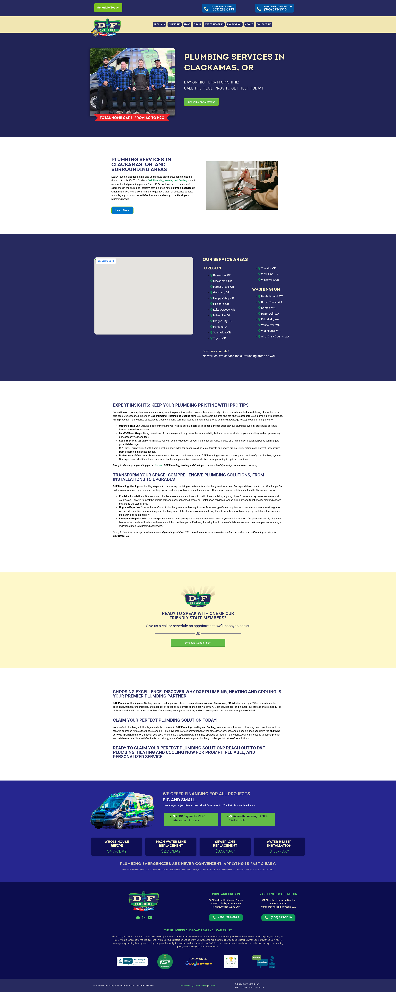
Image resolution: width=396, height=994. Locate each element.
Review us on (198, 958)
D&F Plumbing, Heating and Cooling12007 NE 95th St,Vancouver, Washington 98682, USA (278, 903)
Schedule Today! (108, 7)
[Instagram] (144, 917)
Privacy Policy (186, 985)
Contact (159, 465)
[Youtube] (150, 917)
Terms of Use (200, 985)
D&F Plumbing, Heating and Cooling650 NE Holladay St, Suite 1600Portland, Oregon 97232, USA (226, 903)
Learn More (122, 210)
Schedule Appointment (201, 101)
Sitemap (212, 985)
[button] (175, 24)
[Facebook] (138, 917)
